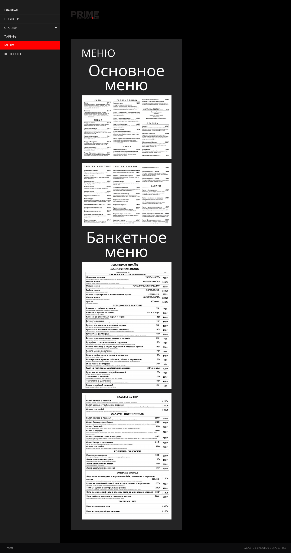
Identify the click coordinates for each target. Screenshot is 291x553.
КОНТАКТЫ (12, 54)
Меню (9, 45)
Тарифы (10, 36)
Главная (11, 10)
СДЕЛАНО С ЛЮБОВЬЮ (256, 547)
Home (9, 547)
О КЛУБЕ (10, 28)
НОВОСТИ (11, 19)
